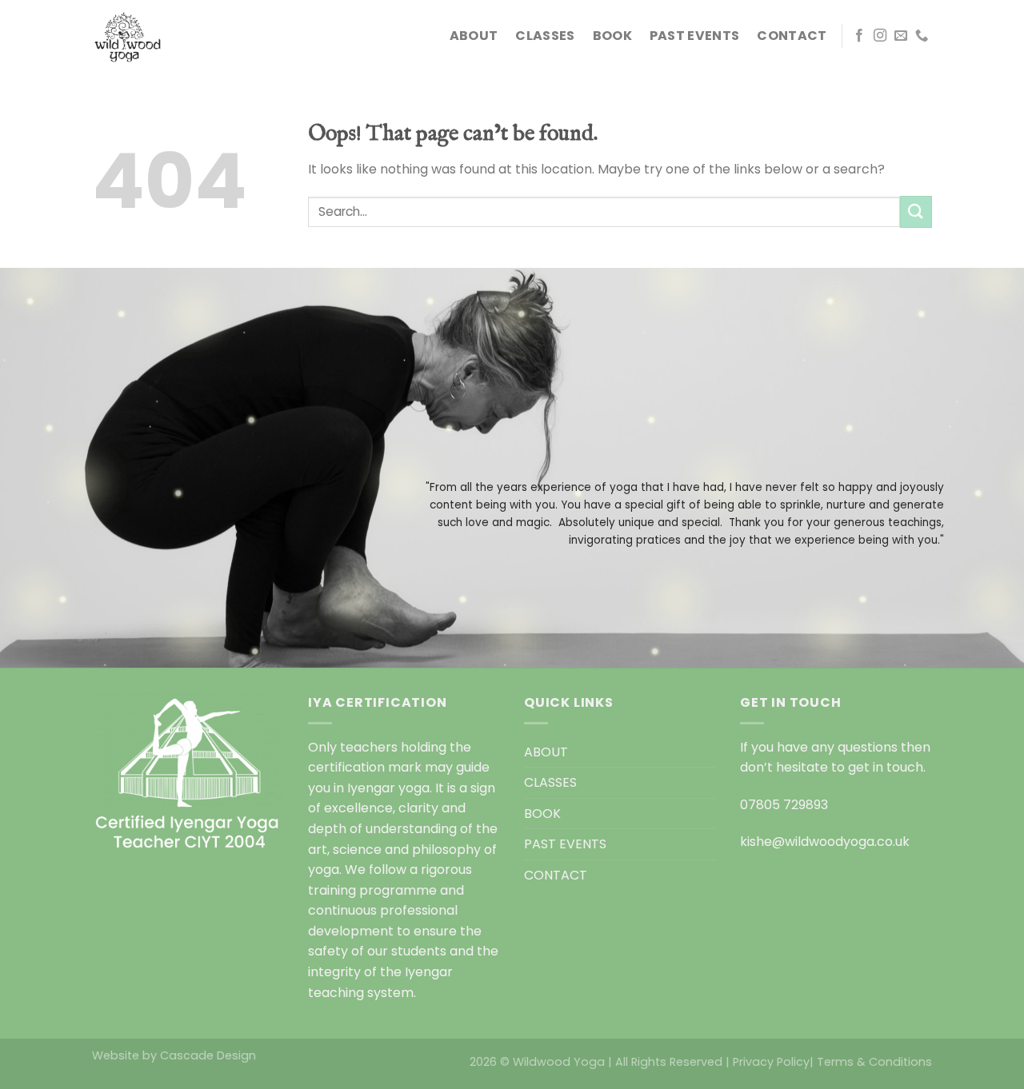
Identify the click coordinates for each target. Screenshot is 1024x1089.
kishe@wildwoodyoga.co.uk (825, 841)
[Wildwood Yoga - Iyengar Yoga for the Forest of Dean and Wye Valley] (172, 36)
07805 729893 (784, 805)
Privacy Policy (771, 1062)
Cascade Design (208, 1055)
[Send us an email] (900, 36)
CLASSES (544, 35)
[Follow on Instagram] (880, 36)
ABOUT (474, 35)
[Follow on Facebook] (859, 36)
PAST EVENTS (695, 35)
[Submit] (916, 211)
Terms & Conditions (874, 1062)
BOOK (612, 35)
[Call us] (921, 36)
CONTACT (791, 35)
